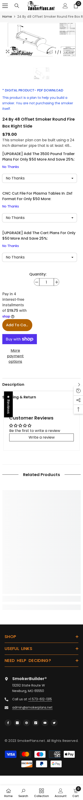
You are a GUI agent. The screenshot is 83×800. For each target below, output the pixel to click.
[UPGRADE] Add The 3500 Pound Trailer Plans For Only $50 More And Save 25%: (38, 160)
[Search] (17, 6)
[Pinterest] (26, 722)
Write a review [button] (42, 437)
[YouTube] (45, 722)
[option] (41, 39)
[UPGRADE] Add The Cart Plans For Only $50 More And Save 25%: (38, 239)
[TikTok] (35, 722)
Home (7, 16)
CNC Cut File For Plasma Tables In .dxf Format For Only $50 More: (37, 200)
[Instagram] (17, 722)
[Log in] (65, 5)
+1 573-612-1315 (40, 699)
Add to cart (17, 325)
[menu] (5, 6)
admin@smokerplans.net (32, 707)
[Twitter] (54, 722)
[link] (41, 599)
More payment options (15, 356)
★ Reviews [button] (8, 404)
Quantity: (38, 274)
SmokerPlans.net (31, 740)
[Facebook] (8, 722)
